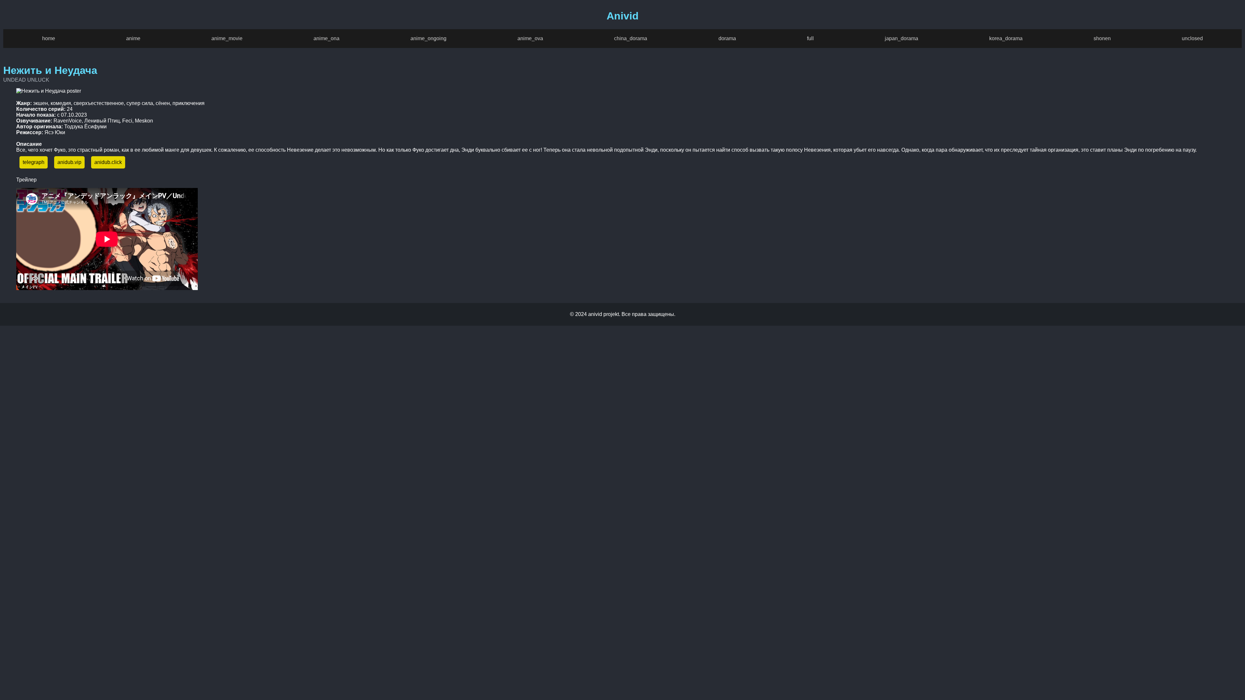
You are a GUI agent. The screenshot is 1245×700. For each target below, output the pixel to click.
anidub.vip (69, 162)
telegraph (33, 162)
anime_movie (227, 38)
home (48, 38)
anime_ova (530, 38)
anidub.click (108, 162)
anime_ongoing (428, 38)
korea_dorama (1006, 38)
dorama (727, 38)
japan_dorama (901, 38)
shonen (1102, 38)
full (810, 38)
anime (133, 38)
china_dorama (630, 38)
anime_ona (326, 38)
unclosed (1192, 38)
